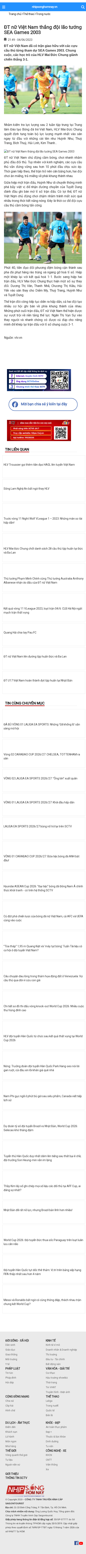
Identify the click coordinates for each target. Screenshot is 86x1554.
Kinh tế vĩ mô (53, 1345)
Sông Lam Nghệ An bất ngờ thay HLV (26, 488)
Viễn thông (52, 1464)
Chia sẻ (9, 1401)
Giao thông (11, 1354)
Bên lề (49, 1415)
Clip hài (9, 1405)
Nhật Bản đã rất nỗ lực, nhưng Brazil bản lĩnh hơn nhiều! (38, 1210)
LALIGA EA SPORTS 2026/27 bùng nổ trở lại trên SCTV (38, 826)
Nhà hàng (10, 1446)
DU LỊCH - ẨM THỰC (17, 1422)
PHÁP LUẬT (12, 1368)
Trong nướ (51, 1405)
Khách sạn (11, 1431)
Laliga (49, 1401)
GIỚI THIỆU (12, 1473)
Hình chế (10, 1410)
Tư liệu (9, 1459)
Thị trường (51, 1354)
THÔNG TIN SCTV (16, 1477)
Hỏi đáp (9, 1382)
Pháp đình (10, 1377)
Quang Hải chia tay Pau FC (20, 632)
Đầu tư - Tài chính (55, 1359)
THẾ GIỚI (10, 1450)
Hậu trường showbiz (57, 1377)
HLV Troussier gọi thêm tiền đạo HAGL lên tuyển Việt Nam (39, 464)
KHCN (49, 1455)
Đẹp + (49, 1431)
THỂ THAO (52, 1396)
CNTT (49, 1459)
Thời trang (51, 1382)
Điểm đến (10, 1427)
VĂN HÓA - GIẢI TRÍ (57, 1368)
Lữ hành (9, 1436)
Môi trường (11, 1359)
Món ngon (10, 1441)
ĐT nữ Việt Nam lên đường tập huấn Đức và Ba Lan (35, 656)
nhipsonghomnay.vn (44, 6)
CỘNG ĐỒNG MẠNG (17, 1396)
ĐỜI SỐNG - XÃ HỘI (17, 1340)
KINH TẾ (51, 1340)
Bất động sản (53, 1364)
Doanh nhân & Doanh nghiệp (61, 1349)
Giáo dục (10, 1349)
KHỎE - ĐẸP (53, 1422)
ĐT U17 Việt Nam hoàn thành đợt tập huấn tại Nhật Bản (38, 680)
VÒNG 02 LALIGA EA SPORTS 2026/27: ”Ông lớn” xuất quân (40, 778)
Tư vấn (49, 1446)
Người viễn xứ (12, 1464)
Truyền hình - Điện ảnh (58, 1392)
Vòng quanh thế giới (16, 1455)
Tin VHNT (51, 1387)
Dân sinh (10, 1345)
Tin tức (9, 1373)
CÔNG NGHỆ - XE (56, 1450)
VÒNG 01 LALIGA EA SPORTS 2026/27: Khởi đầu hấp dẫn (39, 802)
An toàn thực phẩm (56, 1427)
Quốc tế (50, 1410)
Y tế (7, 1364)
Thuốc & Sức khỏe (56, 1436)
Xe (47, 1469)
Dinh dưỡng (52, 1441)
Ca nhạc (50, 1373)
